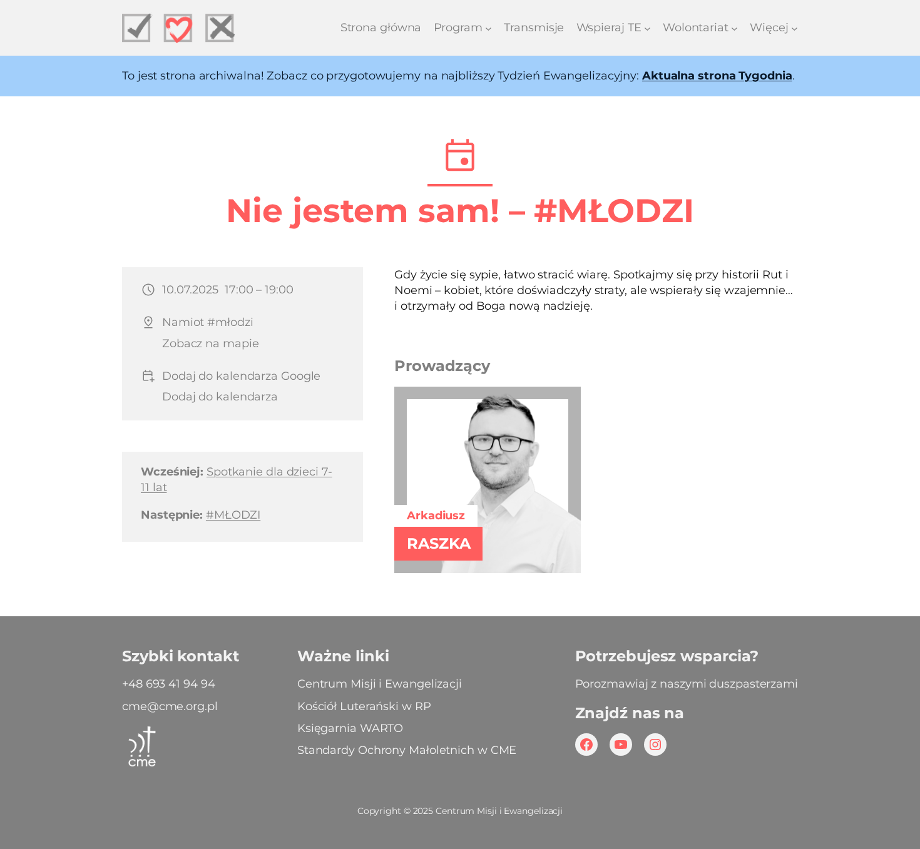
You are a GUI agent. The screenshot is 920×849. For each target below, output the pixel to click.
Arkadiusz (436, 515)
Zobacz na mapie (210, 343)
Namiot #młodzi (207, 322)
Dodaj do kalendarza (220, 397)
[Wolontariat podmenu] (734, 27)
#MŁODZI (233, 515)
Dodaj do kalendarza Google (241, 376)
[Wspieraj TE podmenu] (647, 27)
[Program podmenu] (488, 27)
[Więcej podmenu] (794, 27)
